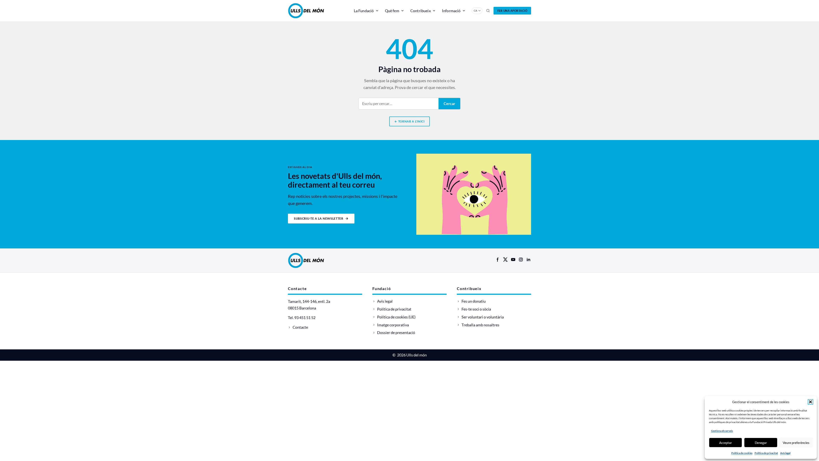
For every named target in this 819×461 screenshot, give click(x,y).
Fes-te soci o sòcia (476, 309)
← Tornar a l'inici (409, 121)
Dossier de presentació (396, 332)
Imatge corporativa (393, 324)
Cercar (449, 103)
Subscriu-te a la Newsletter (318, 218)
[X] (505, 259)
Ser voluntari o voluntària (483, 317)
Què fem (392, 10)
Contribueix (420, 10)
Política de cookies (741, 453)
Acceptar (725, 443)
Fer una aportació (512, 10)
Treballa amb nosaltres (480, 324)
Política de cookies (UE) (396, 317)
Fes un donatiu (474, 301)
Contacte (300, 327)
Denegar (761, 443)
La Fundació (364, 10)
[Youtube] (513, 259)
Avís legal (785, 453)
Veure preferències (796, 443)
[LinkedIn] (528, 259)
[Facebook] (497, 259)
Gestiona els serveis (722, 430)
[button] (810, 402)
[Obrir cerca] (488, 11)
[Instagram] (520, 259)
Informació (451, 10)
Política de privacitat (766, 453)
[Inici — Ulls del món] (312, 10)
